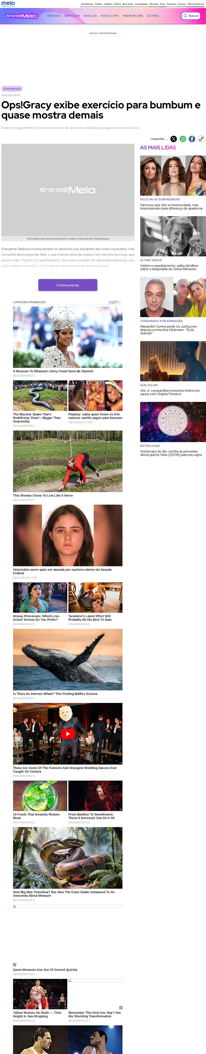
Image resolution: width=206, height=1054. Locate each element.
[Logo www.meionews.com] (8, 4)
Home (93, 33)
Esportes (171, 4)
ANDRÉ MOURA (133, 16)
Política (99, 4)
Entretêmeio (87, 4)
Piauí (162, 4)
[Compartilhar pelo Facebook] (192, 139)
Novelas (90, 16)
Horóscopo (110, 16)
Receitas (154, 4)
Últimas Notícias (195, 4)
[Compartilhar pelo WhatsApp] (183, 139)
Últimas (153, 16)
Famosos (54, 16)
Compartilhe (159, 138)
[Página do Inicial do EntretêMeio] (21, 15)
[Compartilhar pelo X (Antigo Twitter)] (173, 139)
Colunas (182, 4)
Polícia (117, 4)
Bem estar (72, 16)
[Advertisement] (103, 62)
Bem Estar (127, 4)
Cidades (108, 4)
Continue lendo (67, 285)
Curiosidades (141, 4)
